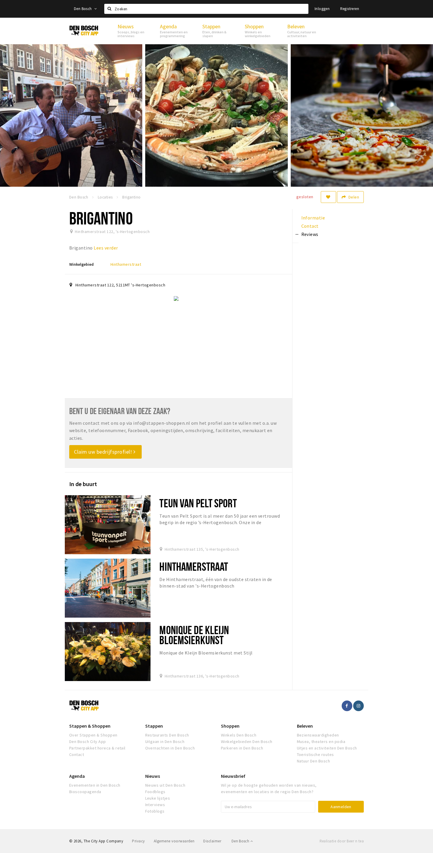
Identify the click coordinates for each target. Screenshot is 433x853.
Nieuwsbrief (233, 776)
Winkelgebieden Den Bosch (246, 741)
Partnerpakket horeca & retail (97, 748)
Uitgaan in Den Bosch (165, 741)
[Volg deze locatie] (328, 197)
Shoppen (230, 726)
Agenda (77, 776)
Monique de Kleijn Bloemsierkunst (194, 635)
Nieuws (152, 776)
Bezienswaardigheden (318, 735)
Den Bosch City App (87, 741)
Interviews (155, 804)
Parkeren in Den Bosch (242, 748)
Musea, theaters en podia (321, 741)
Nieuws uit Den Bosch (165, 785)
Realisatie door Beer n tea (342, 841)
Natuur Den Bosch (313, 761)
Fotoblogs (155, 811)
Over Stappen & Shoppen (93, 735)
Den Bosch (83, 8)
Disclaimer (212, 841)
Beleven (305, 726)
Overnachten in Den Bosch (170, 748)
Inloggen (322, 8)
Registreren (349, 8)
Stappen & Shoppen (89, 726)
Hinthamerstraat (125, 264)
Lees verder (106, 248)
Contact (76, 754)
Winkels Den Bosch (238, 735)
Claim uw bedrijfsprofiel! (103, 451)
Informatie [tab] (313, 218)
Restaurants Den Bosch (167, 735)
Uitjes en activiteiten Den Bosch (327, 748)
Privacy (138, 841)
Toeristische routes (315, 754)
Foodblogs (155, 791)
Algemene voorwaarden (174, 841)
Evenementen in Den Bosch (94, 785)
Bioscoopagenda (85, 791)
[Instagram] (358, 706)
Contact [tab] (310, 226)
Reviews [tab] (309, 234)
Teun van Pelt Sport (198, 503)
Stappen (154, 726)
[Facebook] (347, 706)
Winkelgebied (81, 264)
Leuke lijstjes (157, 798)
